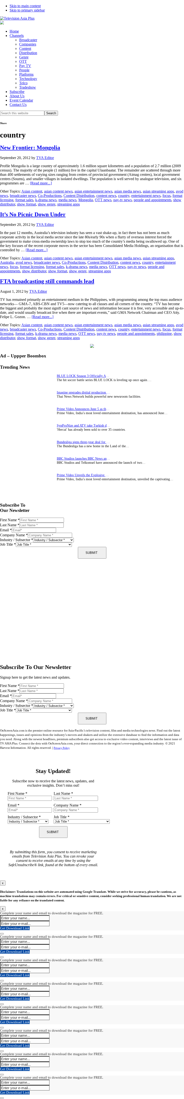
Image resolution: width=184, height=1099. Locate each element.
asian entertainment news (93, 191)
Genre (24, 57)
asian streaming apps (158, 191)
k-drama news (46, 200)
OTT (23, 61)
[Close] (2, 933)
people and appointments (152, 200)
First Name (10, 520)
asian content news (58, 191)
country (123, 196)
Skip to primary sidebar (27, 10)
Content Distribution (78, 196)
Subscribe (17, 92)
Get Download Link (15, 928)
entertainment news (146, 196)
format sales (24, 200)
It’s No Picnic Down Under (33, 214)
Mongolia (85, 200)
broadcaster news (23, 196)
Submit (92, 553)
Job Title (8, 544)
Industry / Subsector (16, 540)
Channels (17, 36)
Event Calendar (21, 100)
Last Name (9, 525)
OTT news (103, 200)
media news (67, 200)
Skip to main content (25, 6)
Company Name (14, 535)
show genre (46, 204)
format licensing (32, 267)
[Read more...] (41, 183)
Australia (7, 262)
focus (166, 196)
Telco (23, 83)
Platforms (26, 74)
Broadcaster (28, 40)
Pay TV (25, 66)
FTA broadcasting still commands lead (47, 281)
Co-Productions (50, 196)
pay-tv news (122, 200)
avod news (24, 262)
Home (14, 31)
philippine (164, 334)
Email (6, 530)
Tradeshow (27, 87)
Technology (28, 79)
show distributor (34, 271)
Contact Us (18, 105)
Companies (27, 44)
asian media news (127, 191)
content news (106, 196)
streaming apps (68, 204)
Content (25, 48)
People (24, 70)
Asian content (31, 191)
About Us (17, 96)
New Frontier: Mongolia (30, 147)
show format (26, 204)
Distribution (28, 53)
